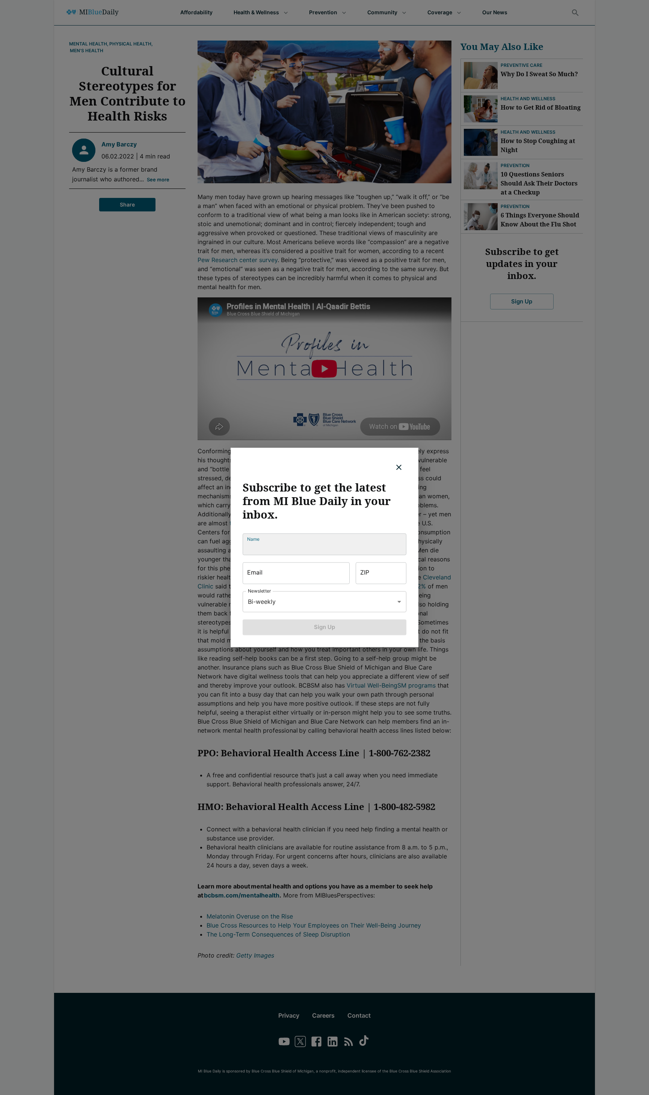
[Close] (398, 467)
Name (253, 539)
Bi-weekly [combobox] (262, 601)
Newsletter (259, 591)
